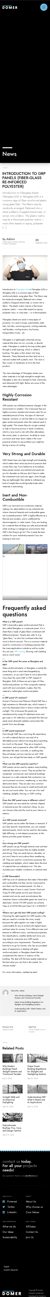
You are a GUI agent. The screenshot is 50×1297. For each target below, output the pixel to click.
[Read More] (13, 1058)
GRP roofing (19, 651)
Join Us (29, 1237)
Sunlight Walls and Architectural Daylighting (11, 1100)
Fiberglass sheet (23, 289)
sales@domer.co (31, 1175)
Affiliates (31, 1226)
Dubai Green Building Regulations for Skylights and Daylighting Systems (29, 1003)
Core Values (32, 1212)
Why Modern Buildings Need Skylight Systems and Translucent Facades (29, 996)
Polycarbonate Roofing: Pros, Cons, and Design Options (12, 1128)
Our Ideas (8, 1232)
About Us (31, 1201)
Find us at (7, 1196)
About (29, 1196)
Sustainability (10, 1237)
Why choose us (34, 1207)
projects (30, 1165)
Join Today (31, 1221)
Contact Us (32, 1232)
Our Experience (9, 1221)
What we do (9, 1226)
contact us (11, 1161)
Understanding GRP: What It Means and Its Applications (30, 1010)
